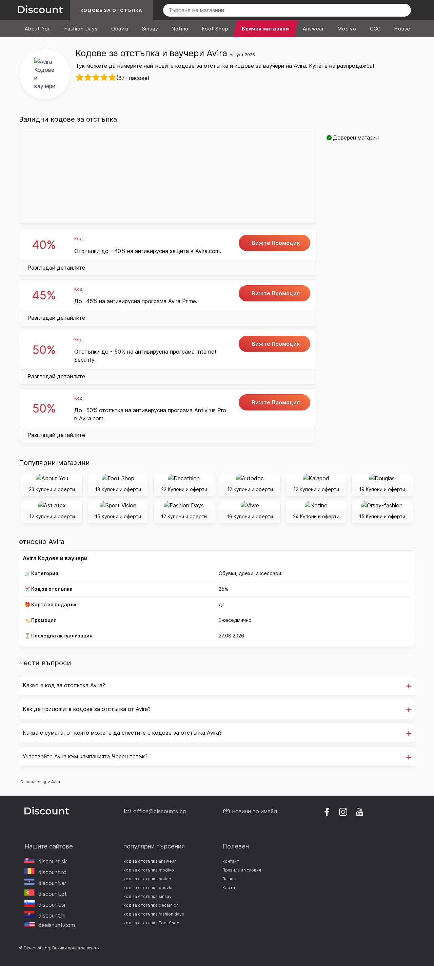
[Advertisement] (167, 175)
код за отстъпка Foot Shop (151, 922)
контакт (230, 861)
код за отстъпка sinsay (147, 896)
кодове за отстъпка (111, 10)
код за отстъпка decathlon (151, 905)
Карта (228, 887)
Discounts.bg (33, 781)
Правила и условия (241, 870)
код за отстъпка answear (149, 861)
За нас (229, 878)
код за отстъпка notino (147, 878)
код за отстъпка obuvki (147, 887)
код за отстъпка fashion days (153, 914)
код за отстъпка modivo (148, 870)
